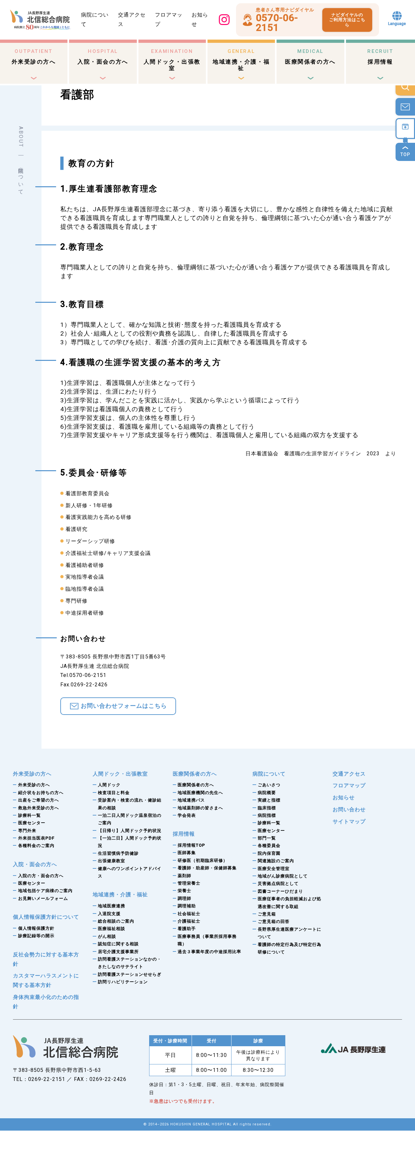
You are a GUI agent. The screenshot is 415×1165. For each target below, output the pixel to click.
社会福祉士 (189, 913)
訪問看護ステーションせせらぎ (129, 974)
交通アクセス (349, 774)
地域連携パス (191, 800)
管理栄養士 (189, 883)
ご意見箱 (267, 914)
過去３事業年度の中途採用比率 (209, 951)
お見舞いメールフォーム (43, 898)
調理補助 (187, 905)
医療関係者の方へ (310, 56)
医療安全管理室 (274, 868)
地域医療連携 (111, 905)
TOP (405, 154)
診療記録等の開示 (36, 935)
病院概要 (267, 792)
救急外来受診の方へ (38, 807)
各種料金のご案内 (36, 845)
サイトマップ (349, 821)
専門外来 (27, 830)
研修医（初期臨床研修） (203, 860)
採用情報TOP (191, 845)
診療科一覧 (29, 815)
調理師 (184, 898)
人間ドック (109, 784)
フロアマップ (349, 785)
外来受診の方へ (34, 56)
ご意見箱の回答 (274, 921)
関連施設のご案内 (276, 860)
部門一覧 (267, 838)
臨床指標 (267, 807)
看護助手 (187, 928)
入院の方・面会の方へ (41, 875)
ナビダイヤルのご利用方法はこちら (347, 19)
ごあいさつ (269, 784)
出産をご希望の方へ (38, 800)
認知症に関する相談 (118, 943)
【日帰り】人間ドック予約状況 (129, 830)
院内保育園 (269, 853)
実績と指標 (269, 800)
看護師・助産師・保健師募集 (207, 867)
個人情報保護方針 (36, 928)
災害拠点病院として (278, 883)
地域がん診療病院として (283, 876)
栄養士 (184, 890)
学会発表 (187, 815)
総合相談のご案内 (116, 921)
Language (397, 23)
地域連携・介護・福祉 (241, 59)
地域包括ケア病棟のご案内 (45, 890)
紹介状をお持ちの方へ (41, 792)
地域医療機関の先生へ (200, 792)
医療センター (31, 822)
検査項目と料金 (114, 792)
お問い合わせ (349, 809)
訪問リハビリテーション (123, 981)
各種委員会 (269, 845)
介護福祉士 (189, 921)
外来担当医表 (36, 838)
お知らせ (344, 797)
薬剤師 (184, 875)
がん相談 (107, 936)
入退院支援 (109, 913)
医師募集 (187, 852)
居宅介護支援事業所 (118, 951)
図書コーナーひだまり (280, 891)
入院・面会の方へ (102, 56)
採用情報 (380, 56)
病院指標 (267, 815)
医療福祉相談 (111, 928)
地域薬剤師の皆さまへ (200, 807)
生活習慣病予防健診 (118, 853)
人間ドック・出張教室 (172, 59)
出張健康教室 (111, 860)
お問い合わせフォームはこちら (124, 706)
